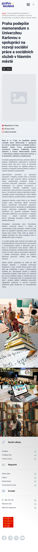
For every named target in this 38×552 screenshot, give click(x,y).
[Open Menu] (28, 4)
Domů (4, 13)
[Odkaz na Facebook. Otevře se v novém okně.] (4, 538)
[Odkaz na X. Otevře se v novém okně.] (16, 538)
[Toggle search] (33, 4)
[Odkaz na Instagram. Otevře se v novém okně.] (10, 538)
